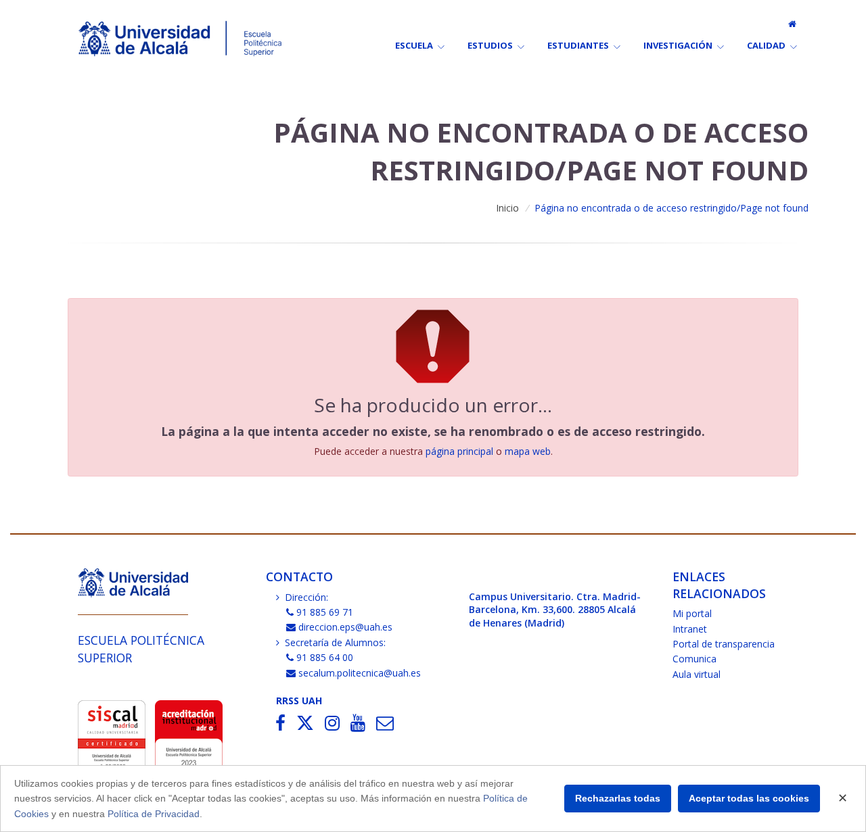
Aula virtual (697, 674)
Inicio (507, 207)
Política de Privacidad (154, 813)
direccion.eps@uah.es (345, 626)
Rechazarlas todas (617, 798)
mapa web (528, 451)
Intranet (690, 628)
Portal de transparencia (724, 643)
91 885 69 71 (324, 612)
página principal (459, 451)
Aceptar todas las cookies (749, 798)
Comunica (694, 658)
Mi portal (692, 613)
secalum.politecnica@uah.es (359, 672)
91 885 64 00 (324, 657)
